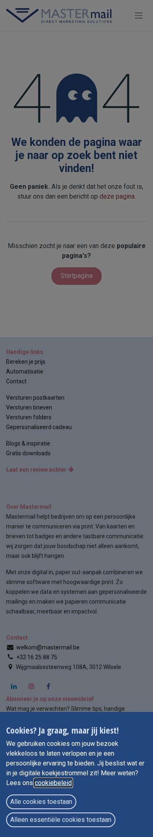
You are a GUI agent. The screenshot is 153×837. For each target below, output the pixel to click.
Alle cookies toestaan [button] (41, 802)
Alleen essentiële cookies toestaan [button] (60, 820)
